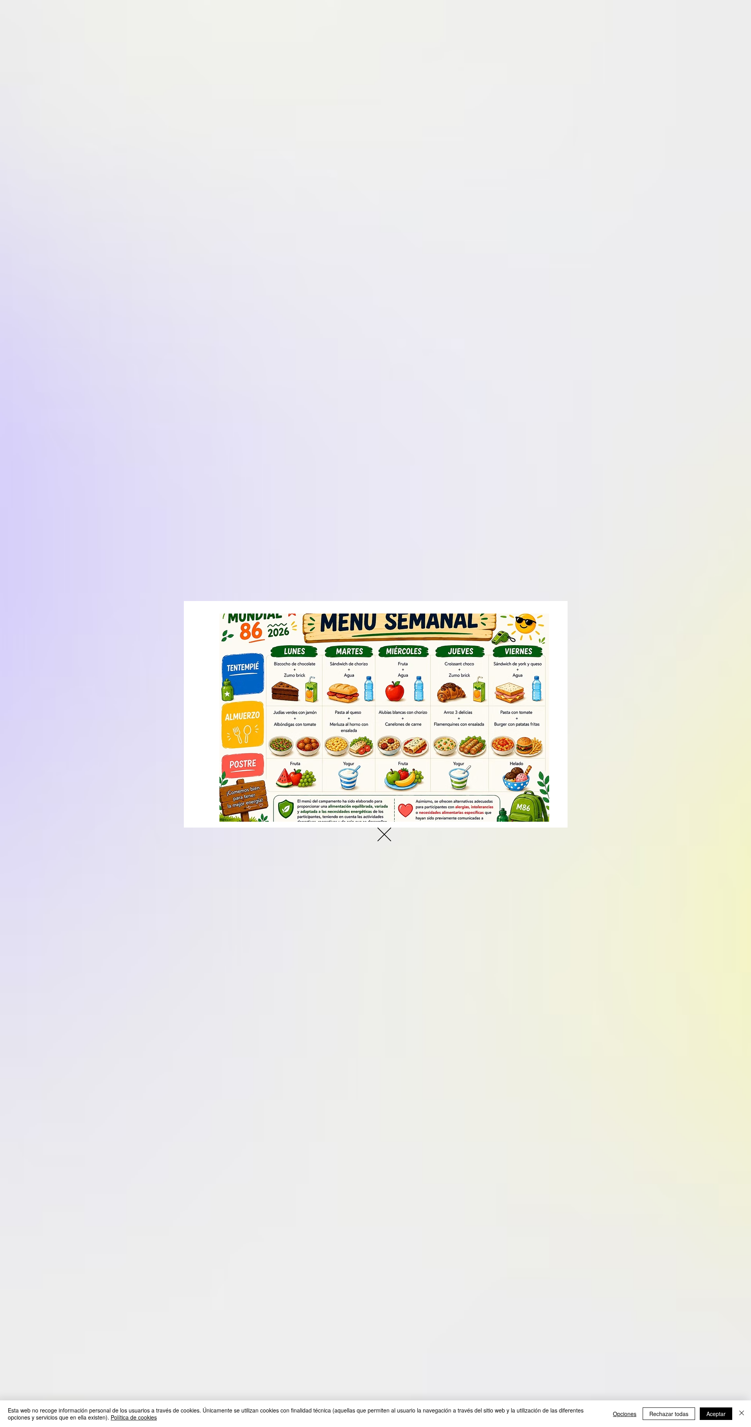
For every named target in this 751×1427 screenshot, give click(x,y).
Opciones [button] (624, 1414)
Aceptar (716, 1414)
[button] (384, 834)
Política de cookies (134, 1417)
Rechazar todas (668, 1414)
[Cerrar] (741, 1414)
